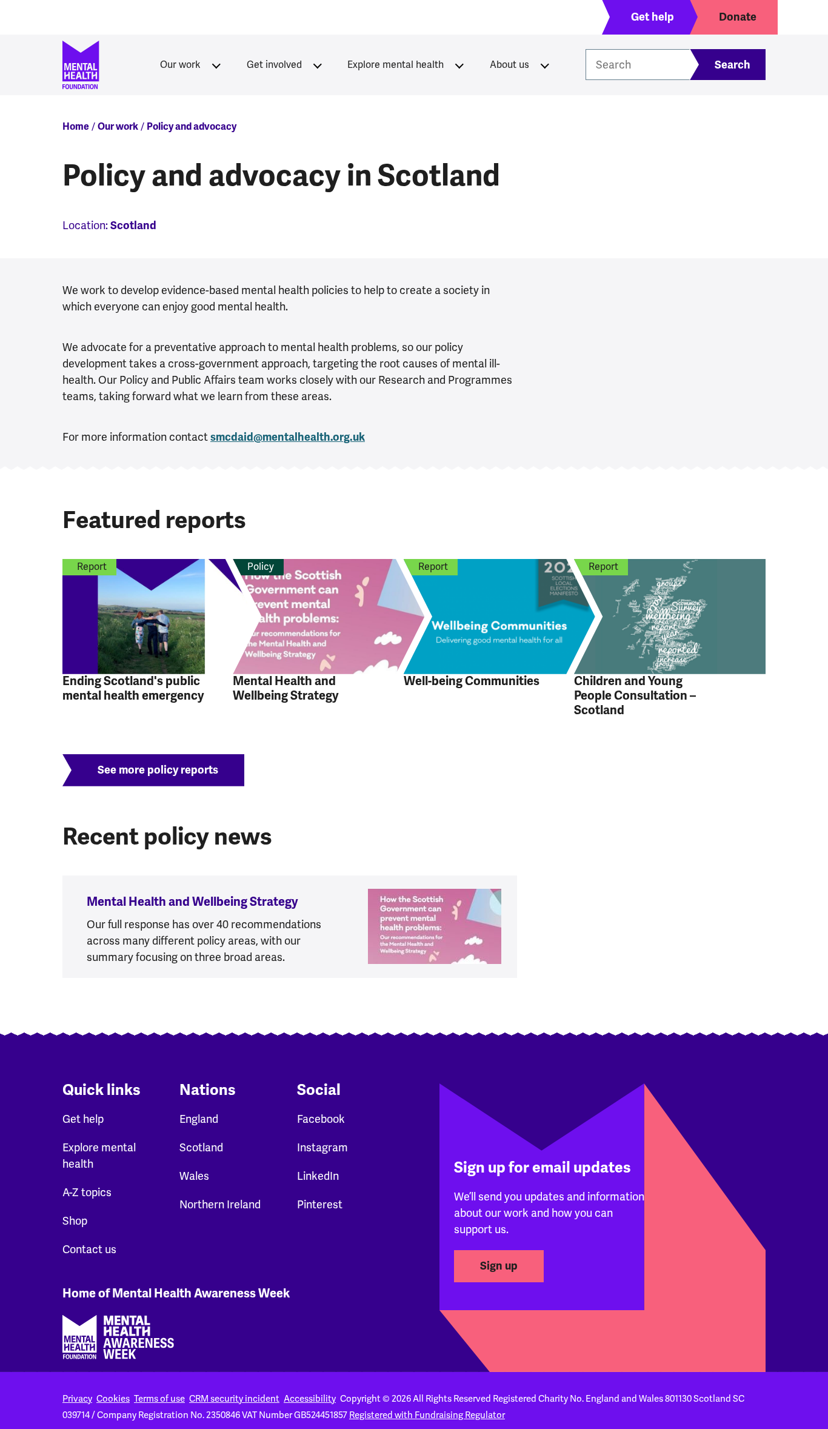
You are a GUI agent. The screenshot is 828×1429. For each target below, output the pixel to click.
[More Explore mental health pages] (459, 64)
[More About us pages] (544, 64)
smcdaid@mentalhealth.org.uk (287, 437)
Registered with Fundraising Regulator (427, 1415)
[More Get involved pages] (317, 64)
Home (75, 127)
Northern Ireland (220, 1204)
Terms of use (159, 1398)
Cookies (113, 1398)
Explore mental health (395, 65)
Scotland (201, 1147)
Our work (180, 65)
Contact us (89, 1249)
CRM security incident (234, 1398)
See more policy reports (158, 770)
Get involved (274, 65)
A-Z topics (87, 1192)
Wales (194, 1176)
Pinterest (319, 1204)
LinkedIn (318, 1176)
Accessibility (310, 1398)
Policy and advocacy (191, 127)
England (198, 1119)
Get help (83, 1119)
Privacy (77, 1398)
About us (509, 65)
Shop (74, 1221)
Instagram (322, 1147)
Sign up (499, 1266)
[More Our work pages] (216, 64)
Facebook (321, 1119)
